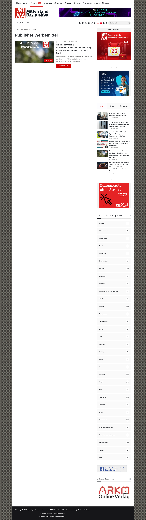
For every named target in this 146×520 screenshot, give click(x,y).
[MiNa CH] (97, 23)
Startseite (19, 29)
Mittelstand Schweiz (59, 513)
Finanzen (48, 3)
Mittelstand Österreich (46, 513)
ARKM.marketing (114, 67)
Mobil (69, 3)
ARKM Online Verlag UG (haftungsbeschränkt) (63, 510)
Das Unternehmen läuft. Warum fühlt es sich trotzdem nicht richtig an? (119, 143)
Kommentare (124, 106)
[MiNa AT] (100, 23)
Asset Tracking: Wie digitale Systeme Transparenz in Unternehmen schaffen (118, 134)
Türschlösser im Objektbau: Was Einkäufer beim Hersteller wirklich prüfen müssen (119, 124)
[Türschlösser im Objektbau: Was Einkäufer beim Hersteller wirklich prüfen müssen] (102, 125)
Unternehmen (22, 3)
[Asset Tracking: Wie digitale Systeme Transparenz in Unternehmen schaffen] (102, 134)
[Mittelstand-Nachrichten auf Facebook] (112, 472)
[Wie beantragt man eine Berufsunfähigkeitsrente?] (102, 116)
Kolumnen (88, 3)
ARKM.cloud (86, 510)
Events (36, 3)
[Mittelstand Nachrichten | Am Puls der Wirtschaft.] (32, 13)
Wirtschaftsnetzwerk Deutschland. (56, 516)
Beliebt (112, 106)
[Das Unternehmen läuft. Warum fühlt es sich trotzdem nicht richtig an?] (102, 144)
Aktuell (102, 106)
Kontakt (106, 3)
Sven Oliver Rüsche (63, 42)
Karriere (59, 3)
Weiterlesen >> (64, 65)
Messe (77, 3)
